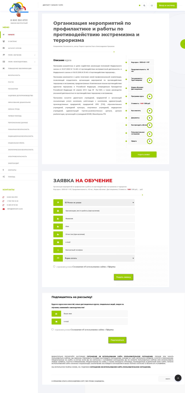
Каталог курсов (14, 48)
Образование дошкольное (19, 102)
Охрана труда (14, 109)
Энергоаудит (13, 163)
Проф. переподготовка (17, 62)
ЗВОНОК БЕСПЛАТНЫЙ (19, 23)
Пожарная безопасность (18, 129)
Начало (54, 5)
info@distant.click (15, 209)
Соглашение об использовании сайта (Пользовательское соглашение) (120, 356)
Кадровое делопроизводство (20, 96)
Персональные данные (18, 123)
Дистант (46, 5)
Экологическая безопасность (20, 150)
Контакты (12, 170)
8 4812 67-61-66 (12, 205)
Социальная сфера (16, 143)
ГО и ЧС (11, 82)
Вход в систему (167, 5)
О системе (12, 41)
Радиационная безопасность (20, 136)
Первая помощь (15, 116)
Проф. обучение (14, 55)
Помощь (11, 177)
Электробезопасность (17, 156)
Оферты (111, 266)
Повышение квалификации (19, 68)
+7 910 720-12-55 (12, 201)
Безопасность (14, 75)
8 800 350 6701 (18, 20)
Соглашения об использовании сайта (89, 266)
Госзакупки (13, 89)
